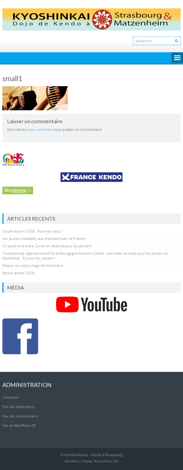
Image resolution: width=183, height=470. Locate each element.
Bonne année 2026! (18, 272)
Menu (177, 58)
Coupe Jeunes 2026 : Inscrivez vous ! (32, 231)
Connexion (10, 397)
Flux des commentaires (20, 416)
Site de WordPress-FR (19, 425)
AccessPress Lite (106, 461)
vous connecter (40, 129)
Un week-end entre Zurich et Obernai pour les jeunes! (46, 245)
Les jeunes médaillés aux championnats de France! (43, 238)
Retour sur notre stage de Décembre (32, 265)
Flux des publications (18, 406)
